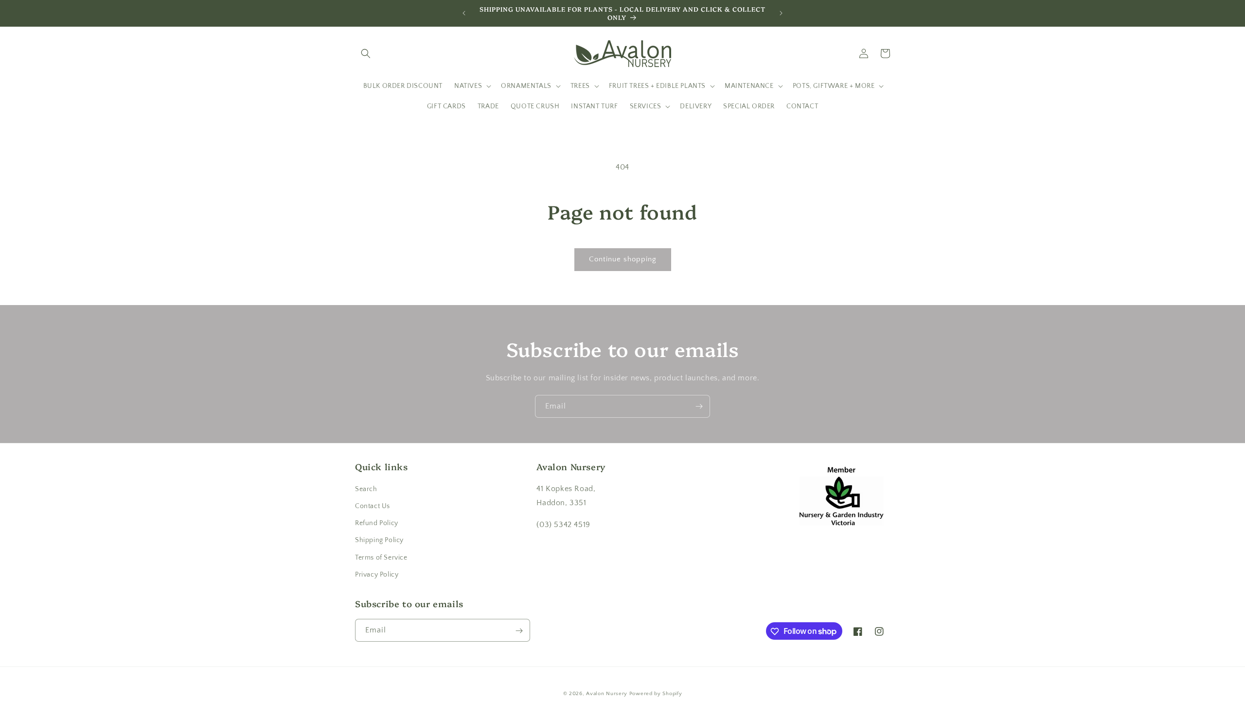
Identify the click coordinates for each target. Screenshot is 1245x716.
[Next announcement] (781, 13)
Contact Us (372, 506)
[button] (365, 53)
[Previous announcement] (464, 13)
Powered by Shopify (655, 694)
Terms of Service (381, 558)
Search (366, 489)
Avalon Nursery (606, 694)
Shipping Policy (379, 541)
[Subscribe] (699, 406)
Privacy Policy (376, 575)
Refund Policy (376, 523)
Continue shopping (623, 259)
